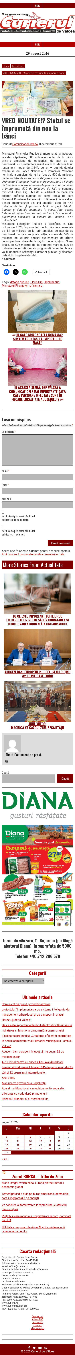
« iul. (5, 1159)
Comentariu (9, 432)
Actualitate (18, 66)
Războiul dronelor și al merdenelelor (25, 1099)
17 (6, 1144)
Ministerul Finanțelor (15, 285)
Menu (37, 5)
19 (30, 1144)
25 (18, 1148)
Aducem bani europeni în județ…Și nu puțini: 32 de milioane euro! (37, 673)
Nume (5, 471)
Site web (6, 499)
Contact (37, 1325)
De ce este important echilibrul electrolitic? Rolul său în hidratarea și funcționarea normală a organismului (37, 620)
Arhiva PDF (37, 1319)
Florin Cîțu (36, 282)
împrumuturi (51, 282)
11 (18, 1140)
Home (6, 66)
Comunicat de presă (25, 144)
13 (40, 1140)
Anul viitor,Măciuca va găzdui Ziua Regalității (37, 725)
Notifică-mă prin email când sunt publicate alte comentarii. (18, 518)
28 (49, 1148)
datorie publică (19, 282)
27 (40, 1148)
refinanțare (35, 285)
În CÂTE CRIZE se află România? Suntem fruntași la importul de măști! (38, 338)
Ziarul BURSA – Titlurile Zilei (37, 1176)
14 (49, 1140)
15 (59, 1140)
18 (18, 1144)
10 (6, 1140)
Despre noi (37, 1316)
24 (6, 1148)
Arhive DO (37, 1322)
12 (30, 1140)
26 (30, 1148)
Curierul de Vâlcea (42, 1351)
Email (5, 485)
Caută (5, 772)
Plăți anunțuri (37, 1328)
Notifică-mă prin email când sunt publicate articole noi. (18, 532)
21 (49, 1144)
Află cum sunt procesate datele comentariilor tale (33, 554)
